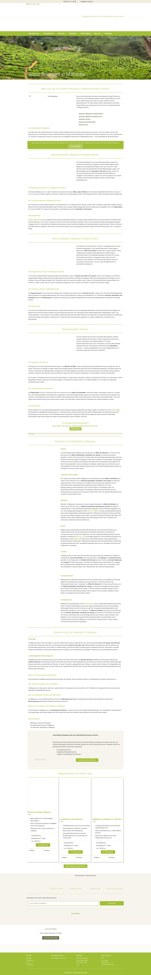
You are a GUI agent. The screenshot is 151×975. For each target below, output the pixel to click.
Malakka (76, 539)
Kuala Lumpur (32, 220)
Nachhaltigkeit (86, 33)
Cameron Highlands (93, 511)
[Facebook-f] (78, 918)
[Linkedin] (66, 918)
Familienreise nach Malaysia (71, 819)
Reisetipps (72, 33)
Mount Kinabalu (115, 410)
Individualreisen (33, 33)
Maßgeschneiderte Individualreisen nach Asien (103, 16)
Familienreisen (89, 604)
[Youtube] (84, 918)
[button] (75, 675)
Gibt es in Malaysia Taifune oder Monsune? (44, 695)
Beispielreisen (48, 33)
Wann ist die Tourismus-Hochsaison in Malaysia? (46, 706)
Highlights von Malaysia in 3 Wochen (107, 819)
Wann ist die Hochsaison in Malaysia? (42, 675)
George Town (80, 536)
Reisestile (61, 33)
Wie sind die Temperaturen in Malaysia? (43, 684)
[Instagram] (72, 918)
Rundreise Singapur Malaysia (39, 812)
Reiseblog (108, 33)
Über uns (97, 33)
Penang (40, 220)
